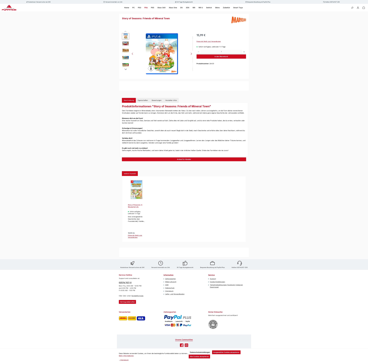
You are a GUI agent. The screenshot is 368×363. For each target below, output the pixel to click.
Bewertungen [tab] (156, 100)
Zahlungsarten (170, 279)
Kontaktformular (137, 296)
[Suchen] (352, 8)
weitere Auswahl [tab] (130, 174)
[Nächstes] (191, 54)
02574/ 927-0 (125, 282)
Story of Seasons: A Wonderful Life (135, 206)
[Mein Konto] (358, 8)
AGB (166, 285)
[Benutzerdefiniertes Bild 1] (132, 320)
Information (168, 275)
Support (213, 279)
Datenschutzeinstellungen (200, 352)
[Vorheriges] (132, 54)
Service (211, 275)
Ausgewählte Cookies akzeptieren (226, 352)
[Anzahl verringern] (198, 52)
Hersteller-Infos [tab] (171, 100)
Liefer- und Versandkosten (174, 294)
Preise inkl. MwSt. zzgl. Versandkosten (209, 41)
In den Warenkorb (221, 56)
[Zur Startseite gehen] (9, 7)
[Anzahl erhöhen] (244, 52)
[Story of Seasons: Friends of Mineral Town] (162, 53)
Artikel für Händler (184, 159)
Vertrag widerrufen (127, 302)
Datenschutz (169, 288)
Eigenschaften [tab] (143, 100)
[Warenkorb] (363, 8)
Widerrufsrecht (170, 282)
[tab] (129, 100)
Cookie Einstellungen (217, 282)
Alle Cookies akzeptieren (199, 356)
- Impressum (124, 360)
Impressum (169, 291)
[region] (157, 53)
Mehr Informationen (126, 356)
